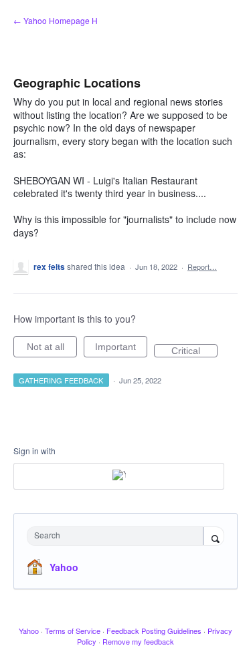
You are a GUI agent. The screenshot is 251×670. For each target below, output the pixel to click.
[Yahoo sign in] (118, 476)
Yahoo (64, 567)
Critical (194, 351)
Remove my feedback (138, 641)
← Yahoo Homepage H (55, 20)
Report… (202, 266)
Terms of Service (72, 630)
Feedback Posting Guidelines (153, 630)
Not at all (52, 349)
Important (121, 349)
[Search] (213, 537)
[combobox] (118, 536)
